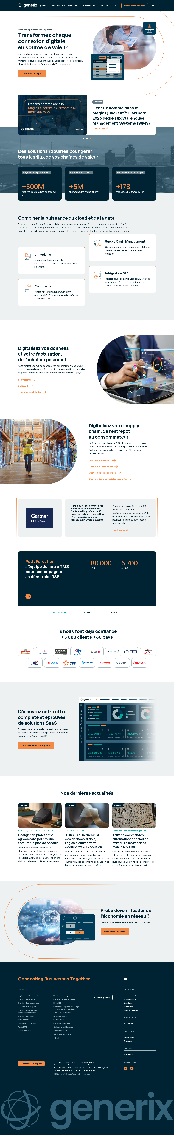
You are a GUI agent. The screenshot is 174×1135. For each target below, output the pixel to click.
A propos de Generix (133, 996)
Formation (128, 1054)
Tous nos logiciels (100, 997)
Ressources (129, 1037)
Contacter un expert (134, 5)
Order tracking (24, 1031)
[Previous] (21, 114)
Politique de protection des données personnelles (73, 1062)
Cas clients (74, 5)
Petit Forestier (59, 612)
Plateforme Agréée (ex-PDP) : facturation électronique (66, 1008)
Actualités (128, 1007)
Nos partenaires (131, 1010)
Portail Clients (59, 1020)
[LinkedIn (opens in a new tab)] (125, 1068)
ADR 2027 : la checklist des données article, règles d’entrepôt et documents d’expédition (83, 841)
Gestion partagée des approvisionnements (27, 1011)
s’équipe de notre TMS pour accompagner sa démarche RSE (47, 569)
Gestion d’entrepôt (26, 999)
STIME (87, 612)
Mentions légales (100, 1067)
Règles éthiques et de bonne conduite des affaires (74, 1070)
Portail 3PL (22, 1027)
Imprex (114, 612)
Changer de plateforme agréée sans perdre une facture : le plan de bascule (38, 839)
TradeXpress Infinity (62, 1012)
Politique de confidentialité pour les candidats (72, 1067)
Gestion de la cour (26, 1016)
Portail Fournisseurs (61, 1023)
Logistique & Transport (28, 996)
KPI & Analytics (24, 1020)
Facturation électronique (64, 999)
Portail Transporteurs (27, 1023)
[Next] (152, 114)
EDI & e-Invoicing (60, 996)
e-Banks (56, 1038)
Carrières (128, 1003)
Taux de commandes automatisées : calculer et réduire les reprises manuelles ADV (130, 841)
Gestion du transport (27, 1007)
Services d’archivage (62, 1034)
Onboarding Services (62, 1031)
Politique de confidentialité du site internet (71, 1065)
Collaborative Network (63, 1027)
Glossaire (128, 1041)
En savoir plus (98, 127)
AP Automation (60, 1016)
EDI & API (57, 1003)
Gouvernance (130, 999)
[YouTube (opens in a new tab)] (132, 1068)
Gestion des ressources (28, 1003)
